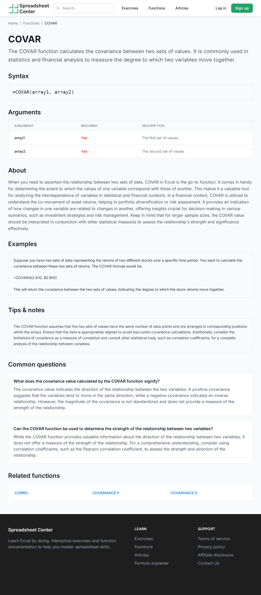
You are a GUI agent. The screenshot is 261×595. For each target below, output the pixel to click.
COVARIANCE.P (106, 493)
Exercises (130, 8)
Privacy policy (211, 546)
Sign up (242, 8)
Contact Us (208, 563)
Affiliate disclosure (215, 554)
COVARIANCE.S (184, 493)
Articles (182, 8)
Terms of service (214, 538)
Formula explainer (152, 563)
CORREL (22, 493)
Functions (157, 8)
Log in (221, 8)
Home (13, 23)
